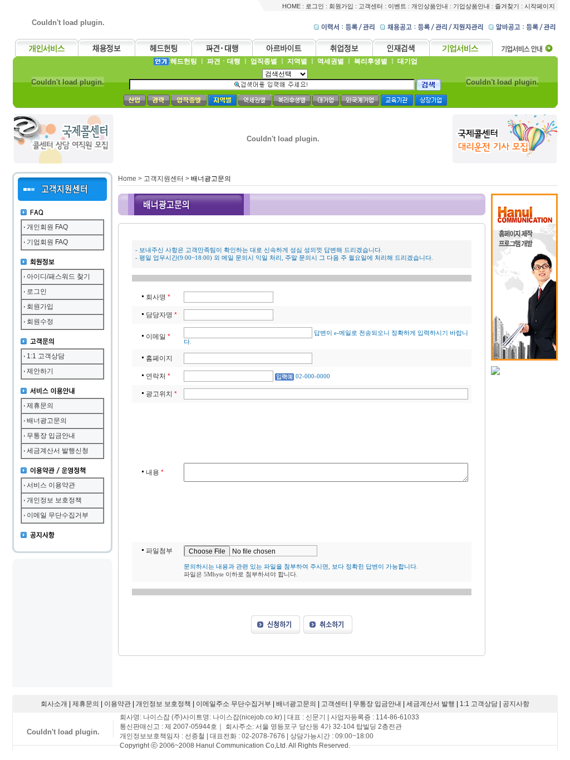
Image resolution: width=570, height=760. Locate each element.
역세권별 (330, 61)
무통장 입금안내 (51, 436)
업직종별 (263, 61)
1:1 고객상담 (46, 356)
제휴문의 (40, 405)
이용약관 (117, 704)
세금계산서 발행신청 (58, 451)
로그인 (315, 6)
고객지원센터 (164, 178)
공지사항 (516, 704)
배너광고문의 (47, 421)
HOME (291, 6)
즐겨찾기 (507, 6)
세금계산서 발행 (430, 704)
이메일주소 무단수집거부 (233, 704)
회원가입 (341, 6)
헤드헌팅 (183, 61)
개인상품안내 (429, 6)
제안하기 (40, 371)
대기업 (407, 61)
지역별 (297, 61)
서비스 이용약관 (51, 485)
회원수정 (40, 321)
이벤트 (397, 6)
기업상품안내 (471, 6)
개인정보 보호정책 (54, 500)
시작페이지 (539, 6)
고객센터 (370, 6)
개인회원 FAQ (47, 227)
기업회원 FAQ (47, 242)
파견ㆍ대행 (223, 61)
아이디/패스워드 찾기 (58, 276)
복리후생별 (370, 61)
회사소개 (54, 704)
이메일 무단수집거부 (58, 515)
